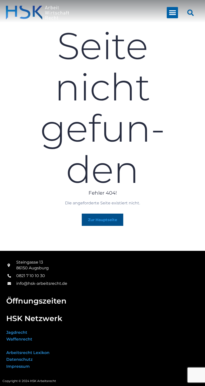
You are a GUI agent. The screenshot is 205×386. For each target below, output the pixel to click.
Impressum (18, 366)
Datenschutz (19, 359)
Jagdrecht (16, 332)
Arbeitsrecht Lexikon (28, 352)
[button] (172, 12)
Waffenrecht (19, 339)
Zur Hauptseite (102, 219)
